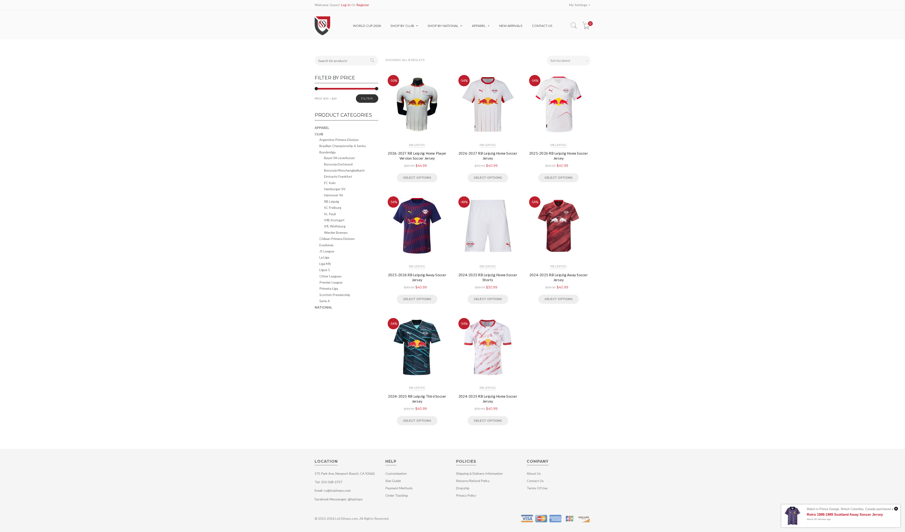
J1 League (326, 251)
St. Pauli (330, 214)
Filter (367, 98)
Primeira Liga (328, 288)
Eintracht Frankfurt (338, 176)
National (323, 307)
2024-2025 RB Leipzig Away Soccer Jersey (558, 277)
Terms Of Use (537, 488)
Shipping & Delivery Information (479, 473)
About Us (534, 473)
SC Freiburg (332, 208)
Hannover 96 (333, 195)
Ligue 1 (324, 270)
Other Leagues (330, 276)
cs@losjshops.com (337, 490)
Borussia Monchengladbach (344, 170)
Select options (417, 177)
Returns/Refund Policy (473, 481)
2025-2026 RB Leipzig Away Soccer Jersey (417, 277)
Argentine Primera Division (339, 140)
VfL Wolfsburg (335, 226)
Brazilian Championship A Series (342, 146)
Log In (345, 5)
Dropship (462, 488)
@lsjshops (355, 499)
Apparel (322, 128)
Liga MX (325, 264)
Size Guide (393, 481)
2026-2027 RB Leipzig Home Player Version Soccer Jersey (417, 155)
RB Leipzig (417, 145)
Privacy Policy (466, 495)
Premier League (330, 282)
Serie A (324, 301)
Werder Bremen (336, 233)
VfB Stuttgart (334, 220)
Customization (396, 473)
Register (362, 5)
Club (319, 134)
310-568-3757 (331, 482)
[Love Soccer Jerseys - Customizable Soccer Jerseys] (322, 35)
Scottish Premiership (334, 295)
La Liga (324, 257)
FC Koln (330, 183)
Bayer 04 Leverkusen (339, 158)
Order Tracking (396, 495)
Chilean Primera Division (337, 239)
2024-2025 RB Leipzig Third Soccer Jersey (417, 398)
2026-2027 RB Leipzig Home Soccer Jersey (487, 155)
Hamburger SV (335, 189)
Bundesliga (327, 152)
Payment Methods (399, 488)
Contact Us (535, 481)
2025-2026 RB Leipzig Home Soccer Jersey (558, 155)
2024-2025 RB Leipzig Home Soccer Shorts (487, 277)
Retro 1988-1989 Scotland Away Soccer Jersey (845, 514)
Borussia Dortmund (338, 164)
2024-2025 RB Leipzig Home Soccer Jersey (487, 398)
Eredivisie (326, 245)
